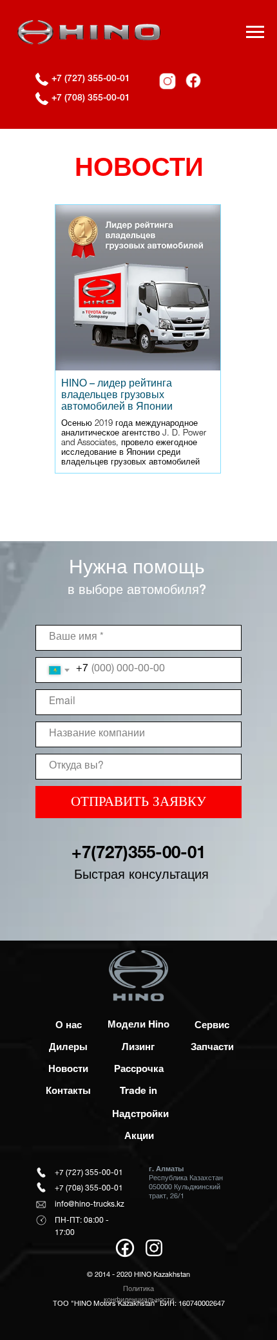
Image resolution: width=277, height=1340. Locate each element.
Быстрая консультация (141, 876)
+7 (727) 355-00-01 (91, 79)
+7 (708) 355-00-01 (91, 98)
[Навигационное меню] (255, 32)
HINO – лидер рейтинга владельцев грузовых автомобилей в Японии (117, 396)
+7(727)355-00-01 (138, 854)
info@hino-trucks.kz (89, 1205)
